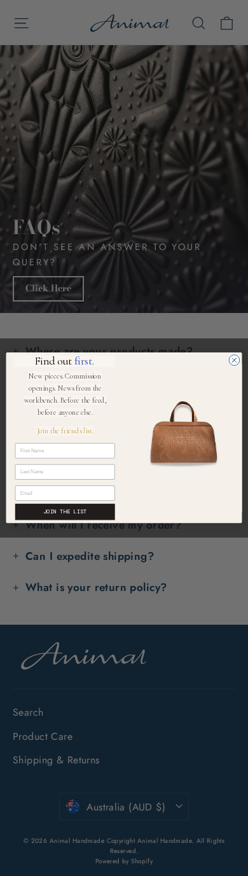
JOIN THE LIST (64, 511)
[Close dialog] (234, 360)
